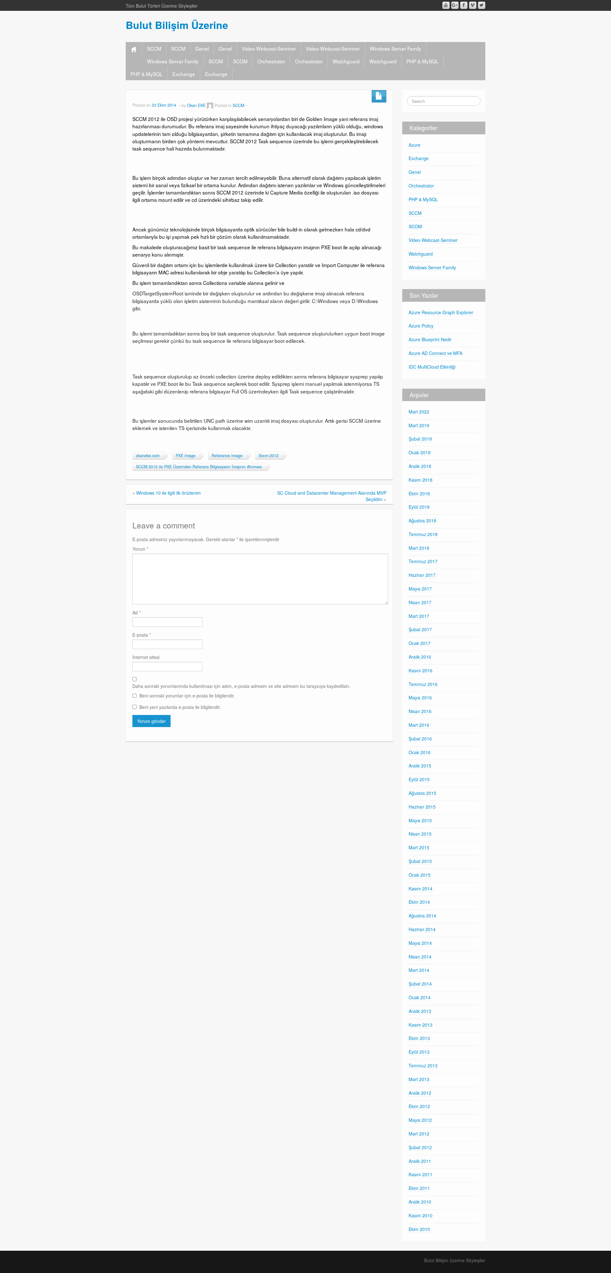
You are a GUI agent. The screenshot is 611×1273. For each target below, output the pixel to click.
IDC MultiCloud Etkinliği (432, 367)
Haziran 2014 (422, 929)
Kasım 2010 (420, 1215)
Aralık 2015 (420, 765)
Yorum (140, 549)
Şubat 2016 (420, 738)
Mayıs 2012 (420, 1120)
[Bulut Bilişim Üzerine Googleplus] (455, 5)
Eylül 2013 (419, 1052)
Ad (136, 612)
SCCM (154, 48)
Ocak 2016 (420, 752)
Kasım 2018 (420, 480)
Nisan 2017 (420, 602)
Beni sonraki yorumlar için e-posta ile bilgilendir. (187, 695)
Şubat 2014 (420, 983)
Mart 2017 (419, 616)
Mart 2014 (419, 970)
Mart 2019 (419, 425)
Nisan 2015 (420, 834)
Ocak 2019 (420, 452)
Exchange (183, 73)
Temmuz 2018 (423, 534)
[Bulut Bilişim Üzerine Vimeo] (472, 5)
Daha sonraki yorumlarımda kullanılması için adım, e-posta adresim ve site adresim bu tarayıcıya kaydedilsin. (241, 686)
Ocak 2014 (420, 997)
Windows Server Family (395, 48)
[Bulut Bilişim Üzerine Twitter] (481, 5)
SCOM (215, 61)
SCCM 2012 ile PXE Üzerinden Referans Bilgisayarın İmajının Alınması (199, 467)
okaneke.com (147, 455)
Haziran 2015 (422, 806)
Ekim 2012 (419, 1106)
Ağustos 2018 (422, 520)
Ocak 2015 (420, 875)
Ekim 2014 (419, 902)
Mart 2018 (419, 548)
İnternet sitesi (145, 657)
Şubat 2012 (420, 1147)
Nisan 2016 (420, 711)
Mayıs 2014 (420, 943)
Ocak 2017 (420, 643)
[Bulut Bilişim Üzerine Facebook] (463, 5)
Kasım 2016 (420, 670)
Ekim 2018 (419, 493)
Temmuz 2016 (423, 684)
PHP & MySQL (422, 61)
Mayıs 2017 (420, 588)
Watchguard (346, 61)
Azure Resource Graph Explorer (441, 312)
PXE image (185, 455)
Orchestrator (271, 61)
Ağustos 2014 (422, 915)
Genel (202, 48)
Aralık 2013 (420, 1011)
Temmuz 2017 (423, 561)
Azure (414, 145)
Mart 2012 (419, 1133)
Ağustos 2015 (422, 793)
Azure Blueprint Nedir (430, 339)
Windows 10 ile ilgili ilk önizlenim (168, 493)
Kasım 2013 (420, 1025)
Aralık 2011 (420, 1161)
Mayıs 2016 (420, 697)
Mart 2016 (419, 725)
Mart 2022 (419, 411)
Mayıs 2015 (420, 820)
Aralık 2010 (420, 1202)
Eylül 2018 (419, 507)
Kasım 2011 (420, 1174)
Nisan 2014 (420, 956)
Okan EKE (196, 105)
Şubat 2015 (420, 861)
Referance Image (227, 455)
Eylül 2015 (419, 779)
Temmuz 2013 (423, 1065)
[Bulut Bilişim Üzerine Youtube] (446, 5)
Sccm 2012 (268, 455)
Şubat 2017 (420, 629)
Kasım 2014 (420, 888)
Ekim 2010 (419, 1229)
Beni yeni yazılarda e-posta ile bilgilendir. (180, 707)
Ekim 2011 (419, 1188)
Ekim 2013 (419, 1038)
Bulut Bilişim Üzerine (177, 25)
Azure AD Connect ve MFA (435, 353)
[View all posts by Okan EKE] (210, 105)
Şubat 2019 (420, 438)
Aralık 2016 (420, 657)
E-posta (141, 635)
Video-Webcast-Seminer (269, 48)
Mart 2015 (419, 847)
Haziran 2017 (422, 575)
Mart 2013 (419, 1079)
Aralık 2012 (420, 1093)
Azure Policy (421, 325)
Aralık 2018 (420, 466)
